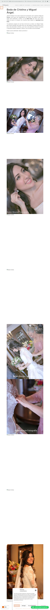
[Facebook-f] (45, 1)
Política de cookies (18, 608)
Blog (42, 5)
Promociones (36, 5)
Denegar (24, 605)
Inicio (17, 5)
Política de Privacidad (26, 608)
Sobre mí (22, 5)
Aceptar (17, 605)
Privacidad (43, 605)
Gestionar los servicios (18, 602)
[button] (1, 7)
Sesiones (27, 5)
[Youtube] (47, 1)
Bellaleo (8, 17)
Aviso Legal (6, 605)
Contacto (47, 5)
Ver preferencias (32, 605)
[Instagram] (43, 1)
